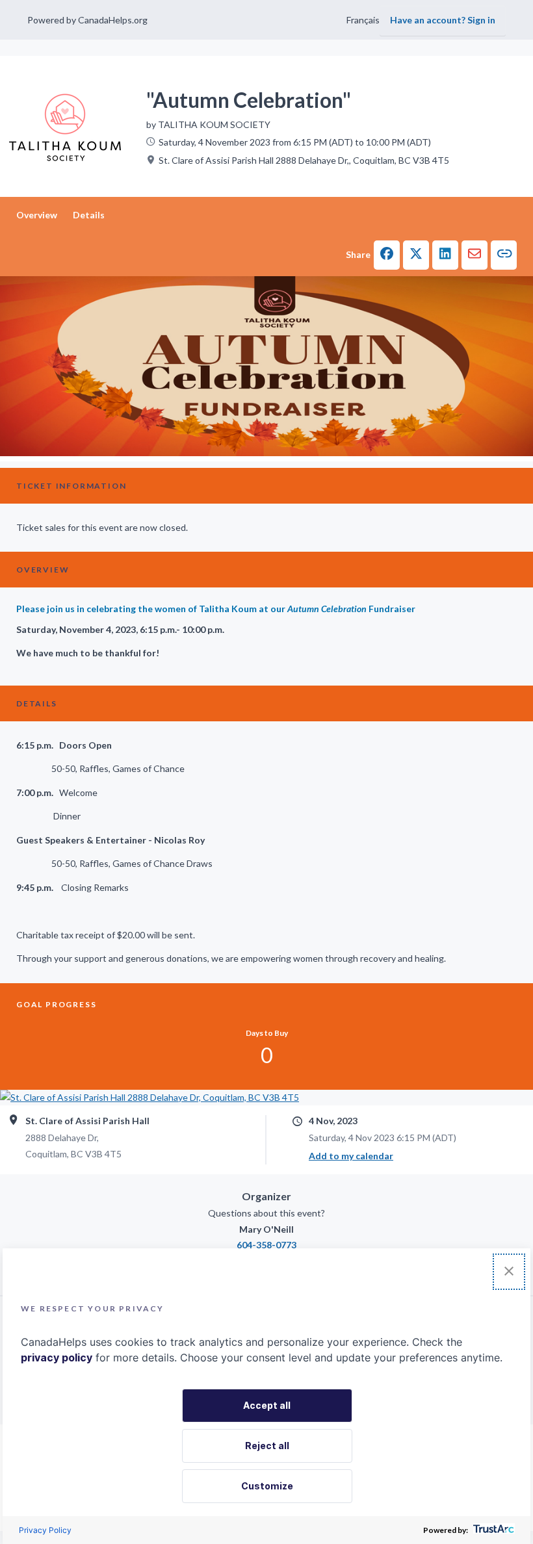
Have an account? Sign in (442, 19)
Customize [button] (267, 1485)
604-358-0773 (266, 1244)
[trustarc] (492, 1530)
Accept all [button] (267, 1405)
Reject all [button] (267, 1445)
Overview (36, 214)
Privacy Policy (45, 1530)
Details (89, 214)
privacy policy (56, 1357)
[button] (387, 255)
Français (363, 19)
